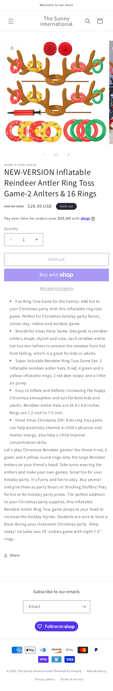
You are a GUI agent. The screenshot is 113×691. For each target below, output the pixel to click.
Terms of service (71, 679)
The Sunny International (35, 671)
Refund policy (96, 671)
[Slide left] (44, 154)
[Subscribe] (84, 606)
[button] (11, 21)
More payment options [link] (57, 288)
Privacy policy (45, 679)
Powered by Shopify (68, 671)
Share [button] (15, 555)
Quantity (11, 228)
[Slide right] (69, 154)
